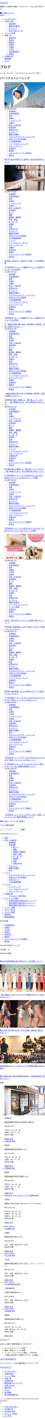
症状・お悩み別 (15, 125)
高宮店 (11, 40)
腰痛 (10, 215)
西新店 (11, 42)
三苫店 (11, 49)
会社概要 (7, 1392)
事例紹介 (7, 915)
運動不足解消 (14, 26)
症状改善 (12, 24)
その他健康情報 (15, 141)
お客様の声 (8, 56)
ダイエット (13, 28)
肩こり (11, 213)
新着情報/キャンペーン (13, 1383)
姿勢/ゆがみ (13, 130)
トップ (2, 73)
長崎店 (11, 54)
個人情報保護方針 (11, 1395)
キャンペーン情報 (11, 898)
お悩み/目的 (9, 1374)
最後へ (22, 821)
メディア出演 (9, 910)
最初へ (2, 821)
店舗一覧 (7, 1378)
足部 (10, 226)
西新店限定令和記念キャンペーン (22, 905)
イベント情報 (14, 607)
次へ (18, 821)
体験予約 (7, 1388)
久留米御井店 (14, 52)
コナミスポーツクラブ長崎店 (20, 153)
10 (14, 821)
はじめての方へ (10, 19)
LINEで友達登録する (8, 1359)
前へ (7, 821)
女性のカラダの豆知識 (17, 139)
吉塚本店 (12, 38)
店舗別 (11, 247)
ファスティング (15, 120)
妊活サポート (14, 880)
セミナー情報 (9, 912)
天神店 (11, 45)
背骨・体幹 (13, 220)
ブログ (7, 61)
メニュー (10, 73)
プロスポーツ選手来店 (17, 896)
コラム (7, 873)
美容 (10, 116)
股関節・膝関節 (15, 217)
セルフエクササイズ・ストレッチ (22, 137)
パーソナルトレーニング (24, 73)
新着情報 (7, 59)
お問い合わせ (9, 1385)
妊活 (10, 733)
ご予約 (8, 13)
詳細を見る (8, 1139)
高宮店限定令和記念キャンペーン (22, 903)
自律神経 (12, 111)
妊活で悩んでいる (16, 31)
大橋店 (11, 47)
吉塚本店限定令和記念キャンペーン (23, 901)
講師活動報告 (9, 917)
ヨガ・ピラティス (16, 146)
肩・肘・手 (13, 222)
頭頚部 (11, 224)
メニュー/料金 (9, 33)
